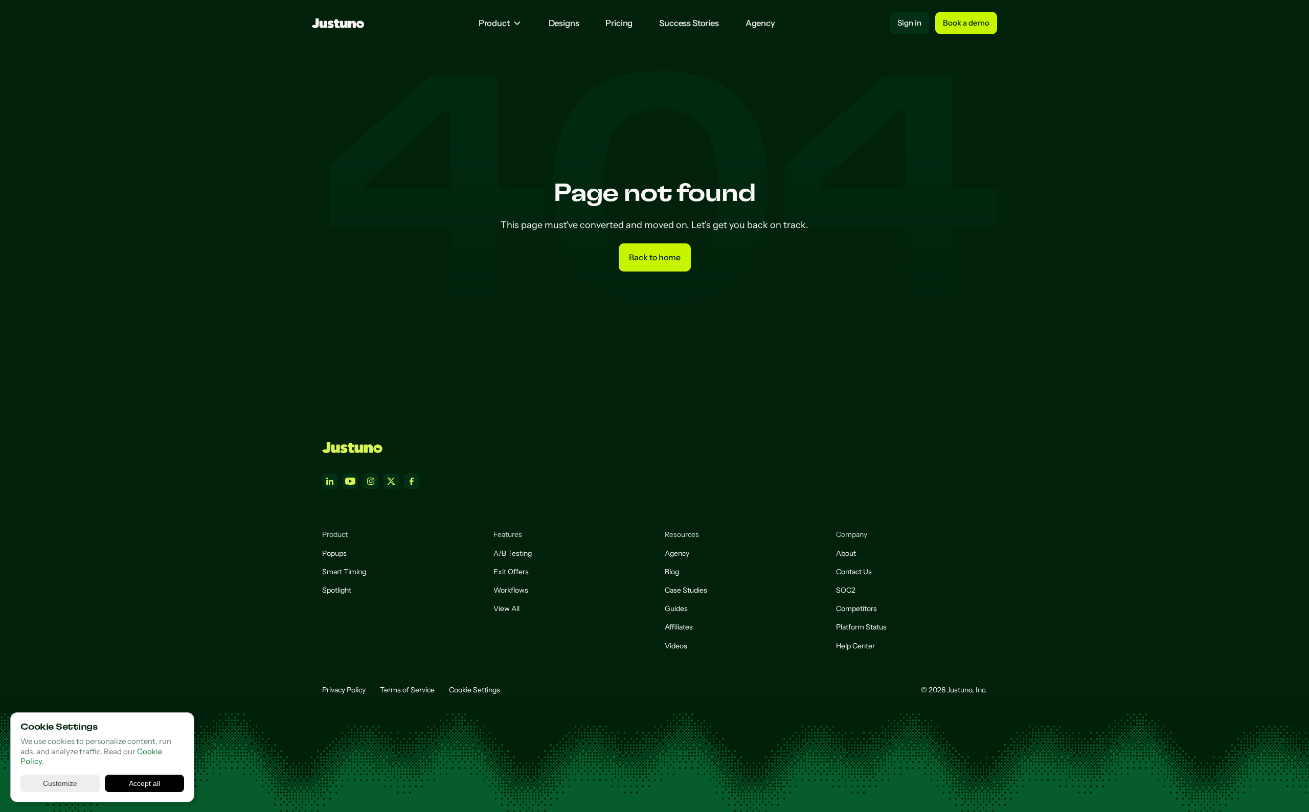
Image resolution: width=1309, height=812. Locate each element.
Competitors (856, 608)
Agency (760, 23)
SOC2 (845, 590)
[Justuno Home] (352, 447)
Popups (334, 553)
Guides (676, 608)
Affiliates (679, 626)
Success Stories (689, 23)
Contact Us (854, 571)
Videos (676, 645)
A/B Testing (512, 553)
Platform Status (861, 626)
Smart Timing (344, 571)
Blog (672, 571)
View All (506, 608)
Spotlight (336, 590)
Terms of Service (407, 689)
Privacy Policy (344, 689)
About (846, 553)
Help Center (855, 645)
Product (494, 23)
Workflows (510, 590)
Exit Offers (511, 571)
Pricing (619, 23)
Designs (564, 23)
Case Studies (686, 590)
